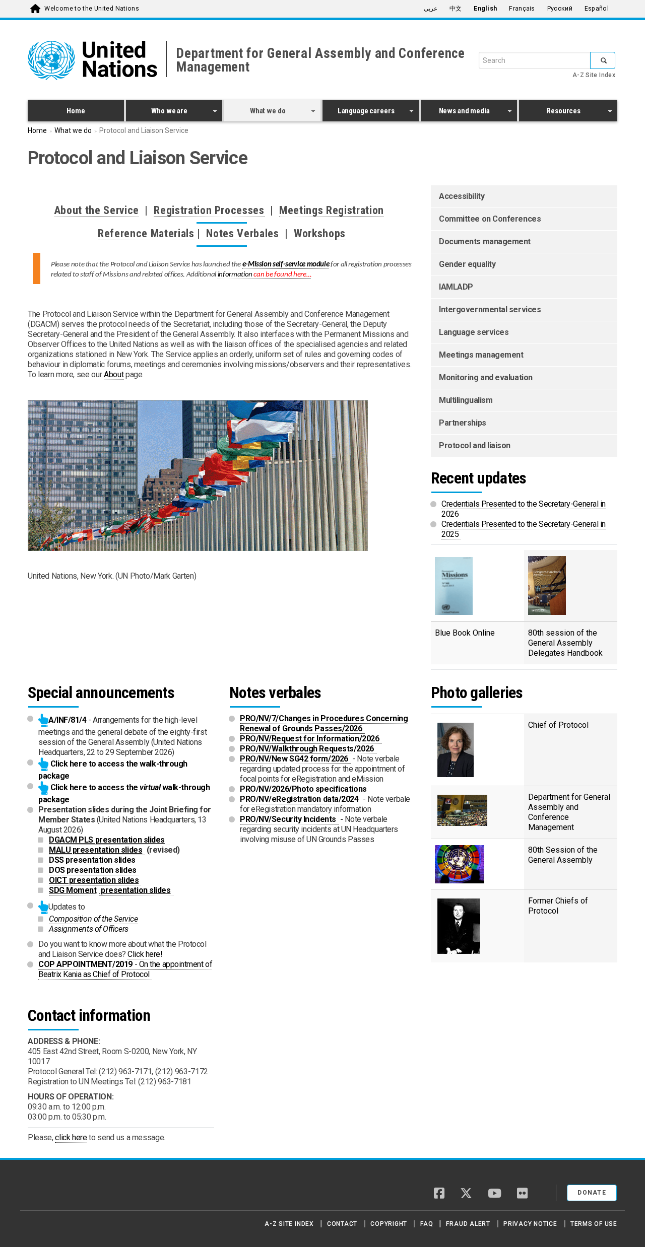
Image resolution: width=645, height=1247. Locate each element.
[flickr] (522, 1194)
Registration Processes (209, 210)
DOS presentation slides (94, 870)
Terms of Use (593, 1223)
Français (522, 8)
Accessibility (461, 196)
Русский (559, 8)
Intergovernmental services (490, 309)
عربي (430, 8)
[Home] (63, 1189)
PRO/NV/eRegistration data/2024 (300, 799)
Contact (342, 1223)
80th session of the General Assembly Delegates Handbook (566, 643)
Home (76, 110)
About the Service (96, 210)
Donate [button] (591, 1192)
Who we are (156, 112)
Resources (549, 112)
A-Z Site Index (593, 75)
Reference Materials (146, 233)
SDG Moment (74, 890)
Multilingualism (465, 400)
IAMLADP (456, 287)
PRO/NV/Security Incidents (289, 819)
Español (597, 8)
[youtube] (494, 1194)
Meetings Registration (331, 210)
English (485, 8)
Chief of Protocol (559, 725)
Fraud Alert (468, 1223)
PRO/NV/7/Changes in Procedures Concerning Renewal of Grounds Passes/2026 (324, 723)
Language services (473, 332)
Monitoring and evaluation (486, 377)
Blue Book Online (465, 633)
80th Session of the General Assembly (563, 855)
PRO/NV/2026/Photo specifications (304, 789)
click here (71, 1137)
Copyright (388, 1223)
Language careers (358, 112)
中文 (455, 8)
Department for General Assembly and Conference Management (320, 60)
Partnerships (462, 423)
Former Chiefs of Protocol (558, 906)
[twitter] (466, 1194)
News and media (455, 112)
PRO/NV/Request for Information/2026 (310, 738)
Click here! (144, 954)
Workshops (320, 233)
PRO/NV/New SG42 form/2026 (295, 759)
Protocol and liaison (474, 445)
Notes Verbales (242, 233)
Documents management (485, 241)
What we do (254, 112)
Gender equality (467, 264)
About (113, 374)
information (264, 275)
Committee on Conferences (490, 219)
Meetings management (481, 355)
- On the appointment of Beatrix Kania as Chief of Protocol (125, 969)
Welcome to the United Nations (91, 8)
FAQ (426, 1223)
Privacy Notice (530, 1223)
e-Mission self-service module (286, 264)
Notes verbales (275, 692)
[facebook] (439, 1194)
